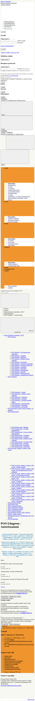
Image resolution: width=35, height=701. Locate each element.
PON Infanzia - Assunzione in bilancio (22, 375)
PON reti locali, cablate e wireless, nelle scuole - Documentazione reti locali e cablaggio (22, 470)
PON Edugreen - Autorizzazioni (20, 403)
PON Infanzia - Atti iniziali (19, 362)
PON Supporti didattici (14, 503)
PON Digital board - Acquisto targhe (21, 442)
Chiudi (3, 87)
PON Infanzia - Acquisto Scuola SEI (21, 365)
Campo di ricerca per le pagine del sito (11, 291)
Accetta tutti (7, 598)
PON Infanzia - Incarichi (18, 372)
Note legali (7, 657)
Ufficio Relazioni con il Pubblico (13, 661)
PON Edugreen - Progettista (19, 405)
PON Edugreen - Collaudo (19, 398)
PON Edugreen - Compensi (19, 397)
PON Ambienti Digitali (14, 511)
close (2, 164)
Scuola (6, 310)
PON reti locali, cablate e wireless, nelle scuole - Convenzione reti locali (22, 474)
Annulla (3, 132)
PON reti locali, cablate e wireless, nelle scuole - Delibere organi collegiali (22, 484)
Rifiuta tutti (15, 596)
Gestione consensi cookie (11, 667)
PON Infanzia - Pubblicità (18, 357)
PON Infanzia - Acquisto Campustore (22, 364)
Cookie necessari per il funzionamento (12, 618)
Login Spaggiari (14, 75)
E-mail (19, 68)
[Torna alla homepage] (17, 134)
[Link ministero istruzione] (9, 3)
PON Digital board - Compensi (20, 435)
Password (20, 42)
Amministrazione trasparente (12, 669)
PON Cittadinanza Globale (15, 507)
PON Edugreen (8, 313)
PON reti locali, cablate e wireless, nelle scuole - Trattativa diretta (22, 466)
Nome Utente (21, 41)
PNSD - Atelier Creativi (14, 514)
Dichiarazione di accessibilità (12, 662)
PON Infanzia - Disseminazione (20, 373)
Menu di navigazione (23, 331)
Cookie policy (8, 656)
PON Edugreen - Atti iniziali (19, 407)
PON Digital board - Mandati (19, 427)
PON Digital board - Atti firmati (20, 446)
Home (6, 308)
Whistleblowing (8, 666)
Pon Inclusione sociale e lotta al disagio (19, 512)
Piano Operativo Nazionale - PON (14, 312)
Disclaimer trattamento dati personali (11, 685)
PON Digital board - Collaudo (20, 437)
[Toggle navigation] (15, 157)
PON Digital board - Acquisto (19, 443)
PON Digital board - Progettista (20, 445)
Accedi (3, 31)
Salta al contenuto (6, 1)
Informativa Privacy (10, 659)
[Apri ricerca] (20, 142)
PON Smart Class (13, 504)
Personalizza (4, 596)
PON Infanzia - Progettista (18, 368)
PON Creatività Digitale (15, 506)
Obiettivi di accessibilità (11, 664)
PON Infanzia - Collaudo (18, 355)
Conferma (9, 132)
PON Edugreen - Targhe (18, 392)
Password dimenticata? (7, 46)
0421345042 (10, 639)
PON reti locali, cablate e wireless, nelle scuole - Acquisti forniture (22, 490)
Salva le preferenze (15, 624)
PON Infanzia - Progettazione (19, 370)
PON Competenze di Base (15, 509)
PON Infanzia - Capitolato (18, 367)
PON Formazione (13, 519)
